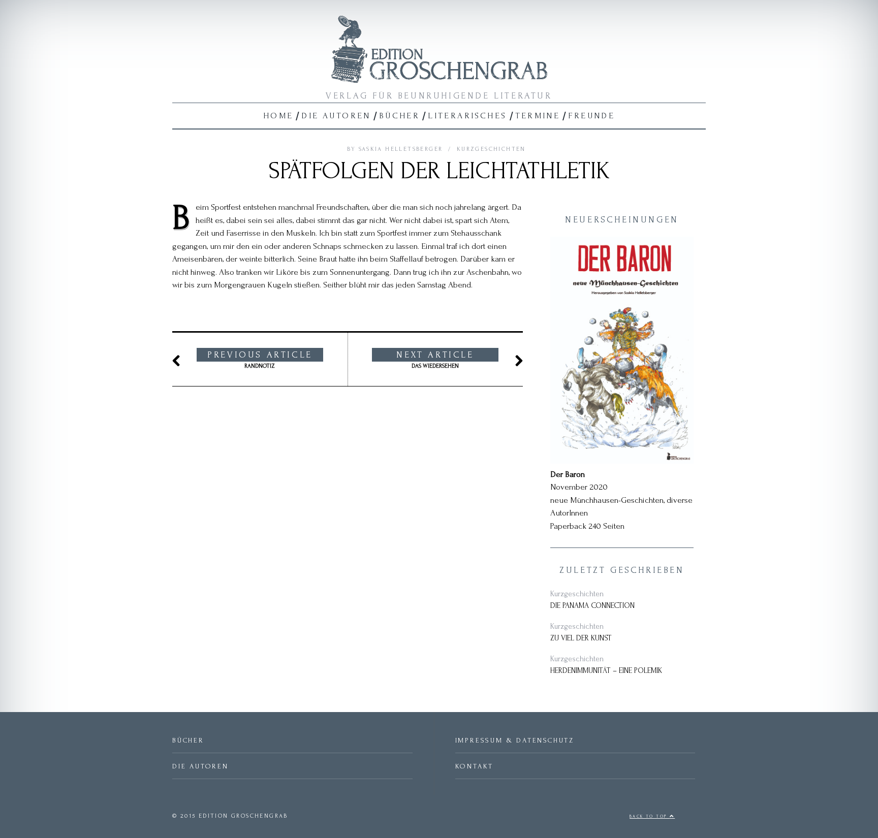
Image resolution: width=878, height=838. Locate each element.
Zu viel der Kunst (581, 638)
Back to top (650, 816)
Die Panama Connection (592, 605)
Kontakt (474, 766)
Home (278, 115)
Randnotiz (259, 359)
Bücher (399, 115)
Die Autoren (335, 115)
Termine (537, 115)
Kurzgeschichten (491, 149)
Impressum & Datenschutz (514, 740)
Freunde (591, 115)
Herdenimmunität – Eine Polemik (606, 670)
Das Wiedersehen (435, 359)
